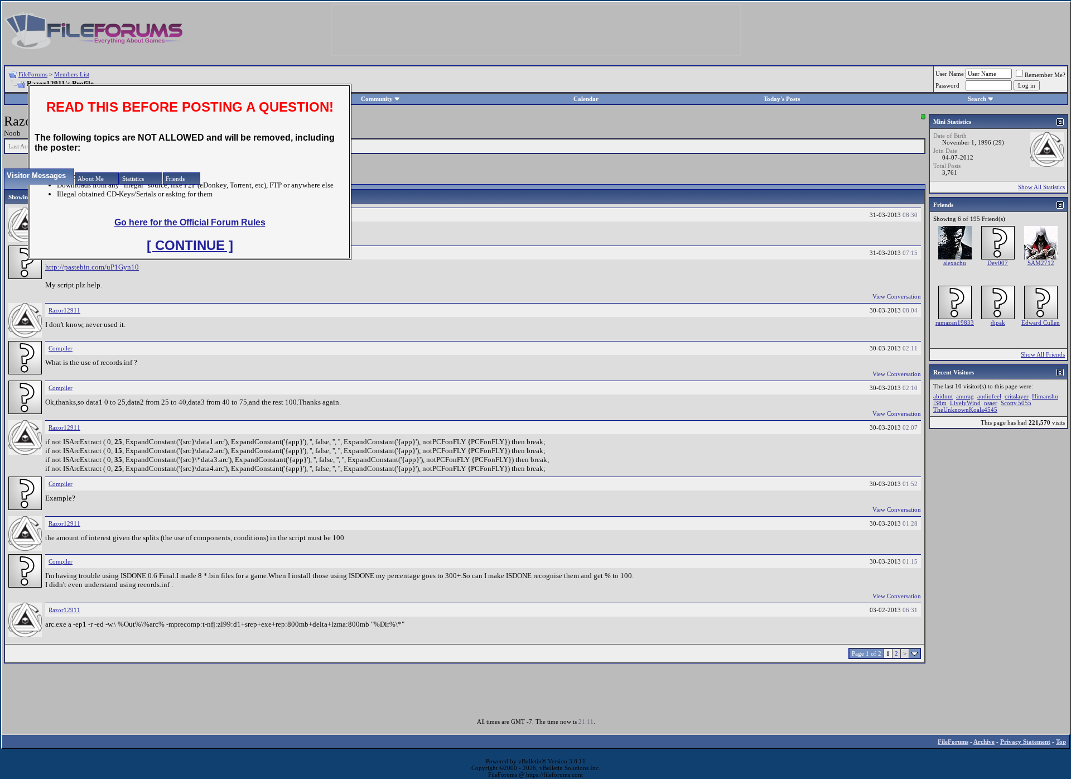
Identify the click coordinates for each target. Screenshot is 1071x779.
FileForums (32, 74)
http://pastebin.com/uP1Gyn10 (92, 267)
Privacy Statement (1025, 741)
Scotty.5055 (1016, 403)
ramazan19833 (954, 322)
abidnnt (943, 396)
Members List (71, 74)
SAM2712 (1040, 262)
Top (1061, 741)
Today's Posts (782, 98)
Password (947, 85)
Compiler (61, 348)
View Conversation (896, 296)
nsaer (990, 403)
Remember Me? (1045, 74)
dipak (998, 322)
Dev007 (997, 262)
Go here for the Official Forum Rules (190, 222)
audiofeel (989, 396)
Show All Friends (1043, 354)
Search (977, 98)
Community (377, 98)
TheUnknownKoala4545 (965, 409)
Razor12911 (64, 310)
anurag (965, 396)
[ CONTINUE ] (190, 245)
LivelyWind (965, 403)
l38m (940, 403)
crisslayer (1017, 396)
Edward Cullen (1040, 322)
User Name (949, 73)
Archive (984, 741)
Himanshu (1045, 396)
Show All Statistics (1041, 187)
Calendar (586, 98)
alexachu (954, 262)
